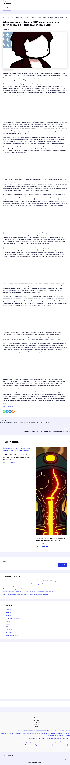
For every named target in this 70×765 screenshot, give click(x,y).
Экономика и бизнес (12, 635)
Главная (36, 718)
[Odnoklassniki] (13, 411)
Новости (7, 4)
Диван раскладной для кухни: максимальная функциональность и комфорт (25, 595)
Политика (9, 630)
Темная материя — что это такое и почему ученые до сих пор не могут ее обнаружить (18, 457)
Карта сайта (63, 760)
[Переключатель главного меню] (7, 8)
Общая (5, 463)
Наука (8, 621)
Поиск (4, 561)
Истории (8, 615)
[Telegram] (7, 411)
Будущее (9, 609)
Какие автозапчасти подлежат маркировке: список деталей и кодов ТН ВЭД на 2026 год (29, 581)
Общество (9, 627)
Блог (36, 726)
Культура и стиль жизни (13, 618)
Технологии (9, 632)
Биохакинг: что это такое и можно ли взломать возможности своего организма (50, 541)
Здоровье (9, 612)
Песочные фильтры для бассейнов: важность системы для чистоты (23, 589)
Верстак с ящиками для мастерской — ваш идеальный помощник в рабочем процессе (28, 592)
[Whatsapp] (4, 411)
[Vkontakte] (10, 411)
